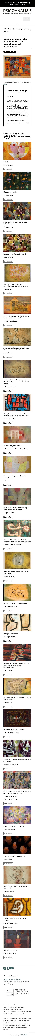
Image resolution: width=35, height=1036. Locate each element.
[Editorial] (18, 150)
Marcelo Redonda (10, 953)
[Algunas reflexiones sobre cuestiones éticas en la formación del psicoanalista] (18, 336)
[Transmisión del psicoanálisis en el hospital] (18, 464)
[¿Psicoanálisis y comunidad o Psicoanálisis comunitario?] (18, 748)
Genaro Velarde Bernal (11, 764)
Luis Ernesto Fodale (10, 796)
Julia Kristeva (8, 257)
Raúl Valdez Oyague (10, 799)
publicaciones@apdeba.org (12, 979)
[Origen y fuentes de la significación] (18, 814)
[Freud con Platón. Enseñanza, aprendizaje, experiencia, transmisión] (18, 272)
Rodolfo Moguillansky (22, 449)
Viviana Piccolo (9, 52)
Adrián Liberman (9, 702)
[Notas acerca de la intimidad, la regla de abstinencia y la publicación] (18, 496)
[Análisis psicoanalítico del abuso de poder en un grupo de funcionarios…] (18, 780)
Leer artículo (8, 169)
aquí (5, 84)
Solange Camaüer (10, 637)
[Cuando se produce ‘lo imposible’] (18, 844)
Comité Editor (8, 165)
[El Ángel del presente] (18, 622)
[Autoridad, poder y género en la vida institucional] (18, 210)
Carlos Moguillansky (10, 321)
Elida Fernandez (9, 481)
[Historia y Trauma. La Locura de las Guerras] (18, 906)
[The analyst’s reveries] (18, 938)
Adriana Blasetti (9, 891)
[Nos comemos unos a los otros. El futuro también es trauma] (18, 686)
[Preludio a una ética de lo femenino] (18, 242)
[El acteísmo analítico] (18, 180)
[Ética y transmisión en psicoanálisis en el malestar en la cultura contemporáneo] (18, 402)
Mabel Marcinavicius (11, 923)
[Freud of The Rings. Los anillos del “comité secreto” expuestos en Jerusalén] (18, 528)
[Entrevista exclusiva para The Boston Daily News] (18, 560)
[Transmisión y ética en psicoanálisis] (18, 592)
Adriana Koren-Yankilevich (12, 544)
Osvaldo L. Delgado (10, 419)
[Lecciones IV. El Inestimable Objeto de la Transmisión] (18, 874)
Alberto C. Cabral (9, 387)
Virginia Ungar (9, 227)
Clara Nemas (8, 353)
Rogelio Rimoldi (9, 513)
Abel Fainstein (8, 449)
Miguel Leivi (8, 289)
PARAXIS (24, 1035)
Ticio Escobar (8, 670)
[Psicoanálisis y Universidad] (18, 434)
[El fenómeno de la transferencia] (18, 718)
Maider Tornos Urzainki (11, 732)
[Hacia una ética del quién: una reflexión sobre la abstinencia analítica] (18, 304)
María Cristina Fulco (10, 606)
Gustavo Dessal (9, 576)
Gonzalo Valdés (9, 859)
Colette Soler (8, 195)
